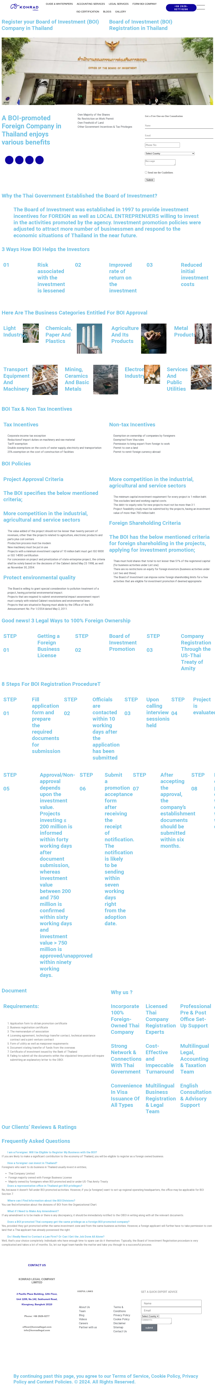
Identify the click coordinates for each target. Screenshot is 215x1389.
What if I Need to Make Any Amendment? (33, 1211)
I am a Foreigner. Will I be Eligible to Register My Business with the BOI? (52, 1152)
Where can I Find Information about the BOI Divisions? (41, 1200)
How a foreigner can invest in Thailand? (32, 1163)
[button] (107, 1152)
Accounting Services (91, 4)
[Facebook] (29, 160)
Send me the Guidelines (160, 172)
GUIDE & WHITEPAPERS (59, 4)
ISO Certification (87, 11)
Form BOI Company (145, 4)
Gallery (120, 11)
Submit (149, 180)
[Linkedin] (9, 160)
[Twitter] (39, 160)
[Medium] (37, 1342)
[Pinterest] (32, 1351)
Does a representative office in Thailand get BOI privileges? (44, 1185)
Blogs (107, 11)
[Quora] (41, 1351)
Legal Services (118, 4)
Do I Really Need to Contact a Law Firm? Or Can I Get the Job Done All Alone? (55, 1236)
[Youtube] (19, 160)
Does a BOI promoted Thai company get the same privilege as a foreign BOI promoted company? (68, 1221)
